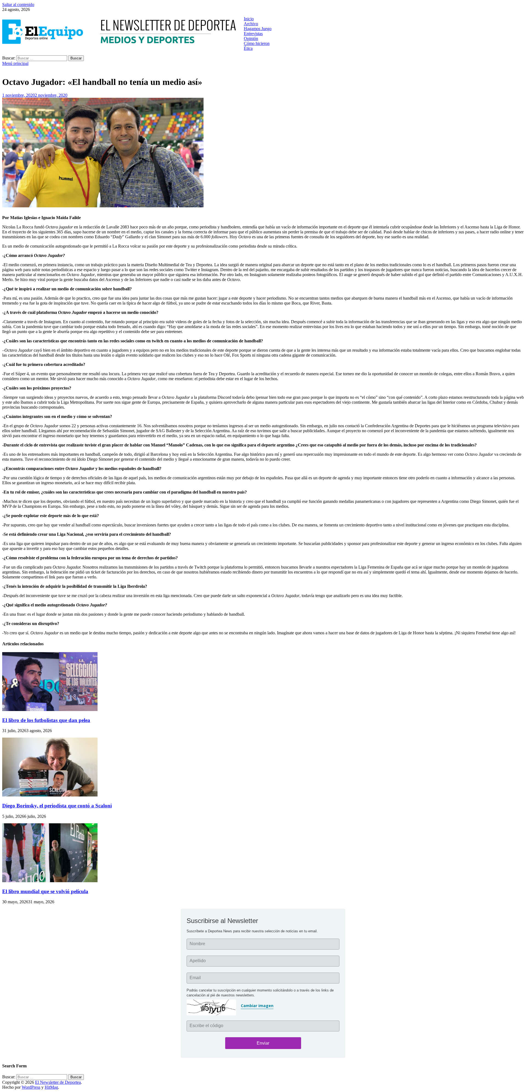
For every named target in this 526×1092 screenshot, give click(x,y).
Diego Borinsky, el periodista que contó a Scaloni (57, 806)
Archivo (251, 23)
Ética (248, 48)
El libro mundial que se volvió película (45, 891)
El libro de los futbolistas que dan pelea (46, 720)
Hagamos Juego (257, 28)
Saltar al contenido (18, 4)
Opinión (251, 38)
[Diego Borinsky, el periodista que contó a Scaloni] (50, 795)
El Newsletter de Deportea (58, 1082)
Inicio (249, 18)
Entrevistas (253, 33)
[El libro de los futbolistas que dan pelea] (50, 709)
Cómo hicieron (257, 43)
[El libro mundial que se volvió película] (50, 880)
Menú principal (15, 63)
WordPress (31, 1087)
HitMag (51, 1087)
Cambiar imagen (257, 1005)
